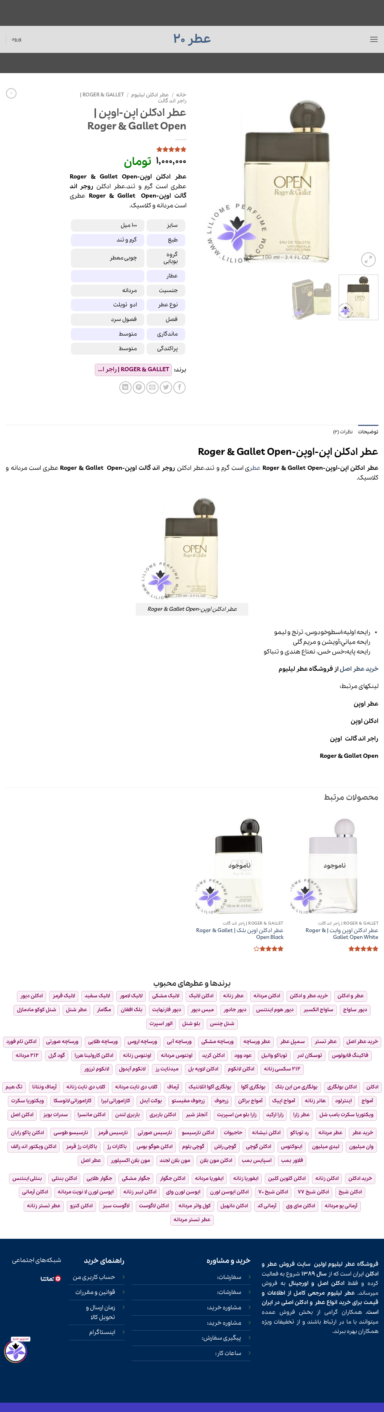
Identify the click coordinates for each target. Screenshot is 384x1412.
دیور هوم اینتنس (275, 1009)
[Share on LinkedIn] (125, 387)
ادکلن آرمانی (35, 1192)
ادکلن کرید (213, 1055)
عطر (255, 468)
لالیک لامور (131, 996)
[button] (373, 39)
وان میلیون (361, 1146)
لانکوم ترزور (96, 1069)
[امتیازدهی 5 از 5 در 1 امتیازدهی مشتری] (128, 149)
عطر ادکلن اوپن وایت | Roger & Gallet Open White (342, 934)
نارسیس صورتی (155, 1132)
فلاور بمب (292, 1160)
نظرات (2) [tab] (343, 432)
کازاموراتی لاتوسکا (73, 1101)
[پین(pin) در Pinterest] (139, 387)
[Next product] (11, 93)
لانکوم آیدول (132, 1069)
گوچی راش (225, 1146)
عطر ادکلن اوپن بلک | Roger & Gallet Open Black (240, 934)
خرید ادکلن (360, 1178)
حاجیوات (233, 1132)
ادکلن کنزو (81, 1206)
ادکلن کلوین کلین (287, 1178)
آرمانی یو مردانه (341, 1206)
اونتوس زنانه (137, 1055)
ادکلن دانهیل (234, 1206)
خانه (181, 95)
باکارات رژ (117, 1146)
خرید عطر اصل (359, 669)
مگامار (104, 1009)
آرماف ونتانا (44, 1087)
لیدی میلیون (325, 1146)
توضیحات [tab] (368, 432)
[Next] (205, 178)
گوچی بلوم (193, 1146)
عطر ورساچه (256, 1041)
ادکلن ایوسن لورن (229, 1192)
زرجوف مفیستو (188, 1101)
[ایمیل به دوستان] (152, 387)
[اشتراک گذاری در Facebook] (179, 387)
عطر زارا (301, 1114)
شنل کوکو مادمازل (36, 1009)
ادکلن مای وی (300, 1206)
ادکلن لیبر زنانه (139, 1192)
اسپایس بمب (257, 1160)
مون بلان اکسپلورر (130, 1160)
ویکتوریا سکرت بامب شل (347, 1114)
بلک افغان (131, 1009)
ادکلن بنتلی (64, 1178)
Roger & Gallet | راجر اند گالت (132, 370)
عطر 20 (192, 39)
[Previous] (365, 178)
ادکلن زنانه (327, 1178)
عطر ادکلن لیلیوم (150, 95)
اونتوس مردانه (176, 1055)
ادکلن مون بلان (216, 1160)
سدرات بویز (55, 1114)
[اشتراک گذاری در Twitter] (166, 387)
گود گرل (56, 1055)
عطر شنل (76, 1009)
